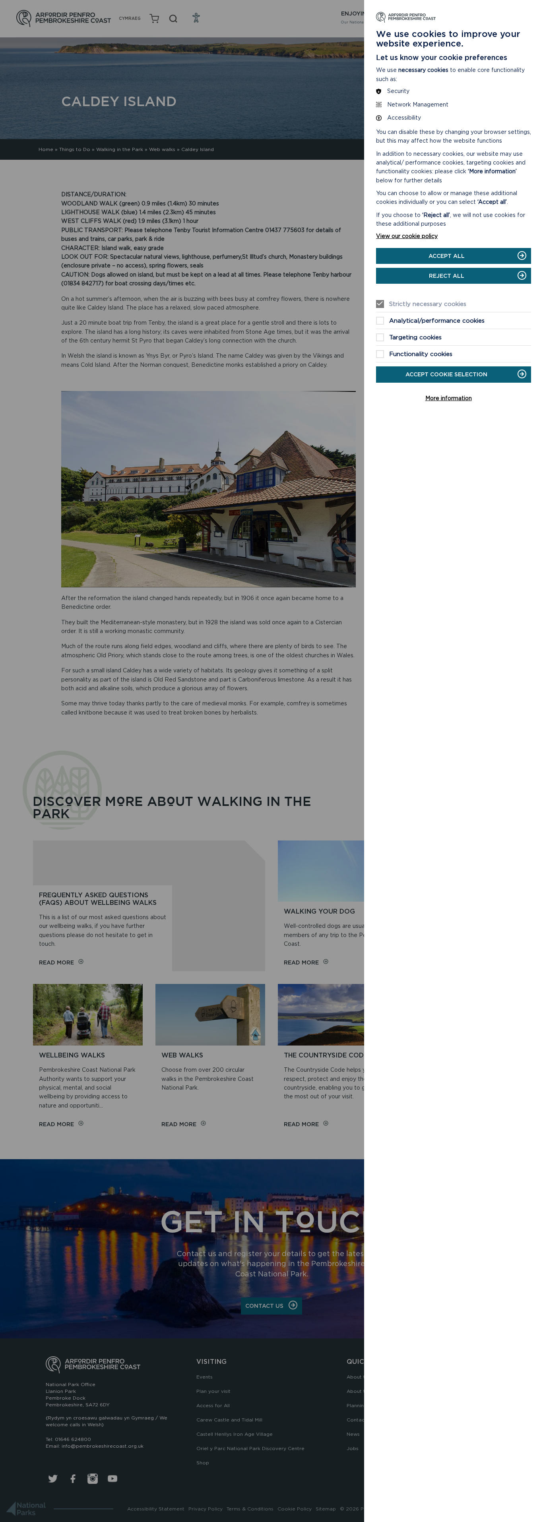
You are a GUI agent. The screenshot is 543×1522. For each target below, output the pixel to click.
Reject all (446, 276)
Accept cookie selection (446, 374)
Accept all (447, 256)
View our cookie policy (407, 236)
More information (448, 398)
